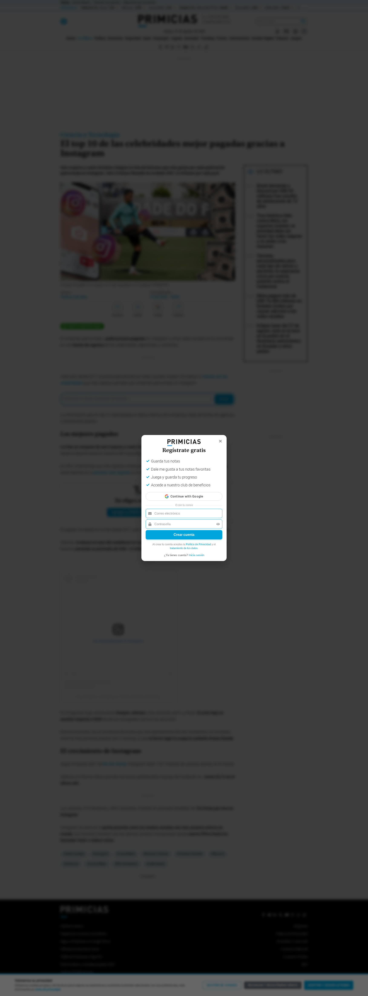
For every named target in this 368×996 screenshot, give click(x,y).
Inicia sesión (196, 555)
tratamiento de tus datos (184, 548)
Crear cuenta (184, 534)
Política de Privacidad (198, 544)
